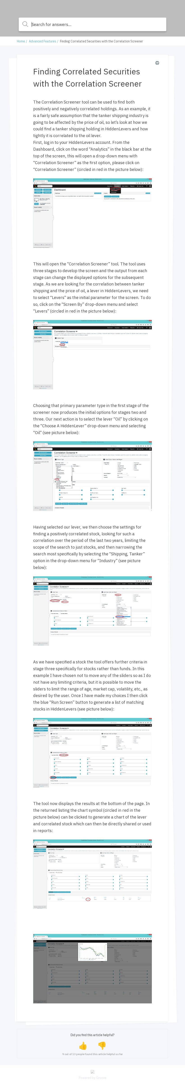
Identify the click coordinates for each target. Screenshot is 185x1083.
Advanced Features (42, 41)
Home (21, 41)
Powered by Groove (92, 1078)
